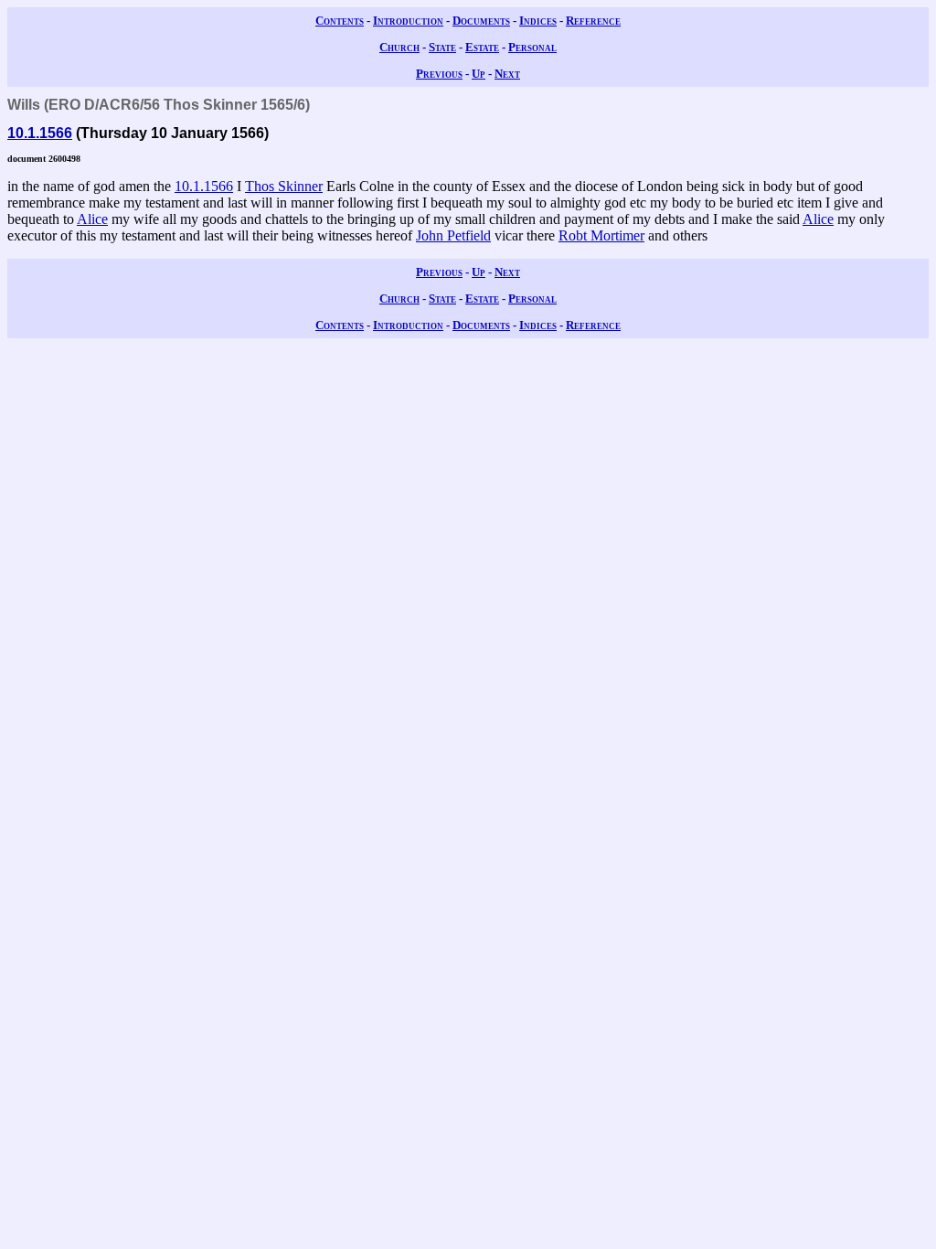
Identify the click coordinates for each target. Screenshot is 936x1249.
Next (507, 73)
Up (478, 73)
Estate (482, 47)
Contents (339, 20)
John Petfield (453, 235)
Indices (538, 20)
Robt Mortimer (601, 235)
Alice (92, 219)
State (442, 47)
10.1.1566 (39, 133)
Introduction (408, 20)
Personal (532, 47)
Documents (481, 20)
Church (399, 47)
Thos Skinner (284, 186)
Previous (439, 73)
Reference (593, 20)
